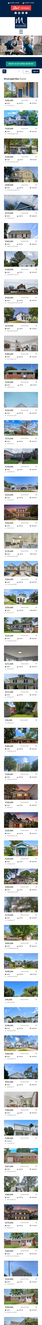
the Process (21, 8)
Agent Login (14, 3)
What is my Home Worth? (21, 64)
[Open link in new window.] (15, 12)
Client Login (29, 3)
